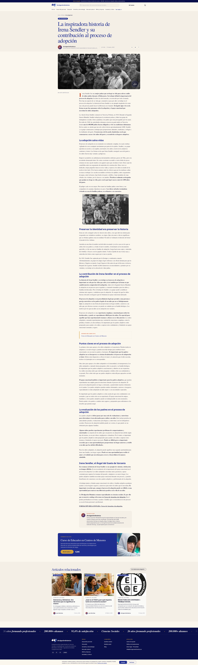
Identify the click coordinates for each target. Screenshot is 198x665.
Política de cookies (102, 663)
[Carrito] (145, 5)
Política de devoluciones (133, 644)
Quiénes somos (108, 641)
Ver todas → (119, 9)
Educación (69, 9)
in (135, 47)
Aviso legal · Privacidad (132, 646)
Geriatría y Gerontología (79, 9)
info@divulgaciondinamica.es (134, 649)
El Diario (63, 15)
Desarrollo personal (61, 9)
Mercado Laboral (90, 9)
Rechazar (131, 662)
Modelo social (107, 644)
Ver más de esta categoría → (138, 569)
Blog (105, 646)
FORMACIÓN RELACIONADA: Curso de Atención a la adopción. (101, 506)
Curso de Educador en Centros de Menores (94, 336)
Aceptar (123, 662)
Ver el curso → (67, 552)
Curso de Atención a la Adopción (115, 497)
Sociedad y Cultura (109, 9)
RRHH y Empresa (100, 9)
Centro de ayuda (131, 641)
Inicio (59, 15)
